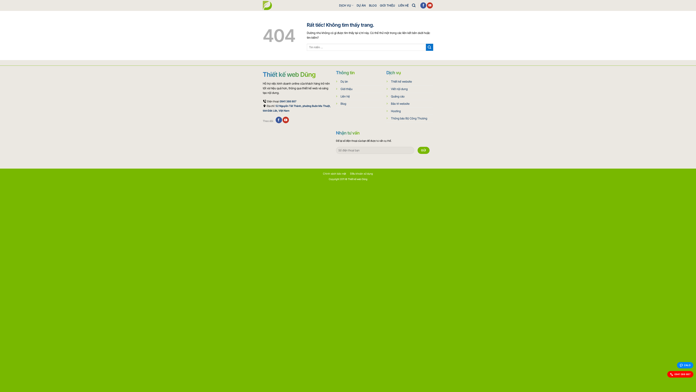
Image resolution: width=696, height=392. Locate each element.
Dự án (361, 5)
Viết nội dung (399, 89)
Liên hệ (403, 5)
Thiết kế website (401, 81)
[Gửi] (429, 47)
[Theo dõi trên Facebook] (423, 5)
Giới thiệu (387, 5)
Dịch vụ (345, 5)
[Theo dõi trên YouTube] (430, 5)
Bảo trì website (400, 103)
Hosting (396, 111)
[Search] (413, 5)
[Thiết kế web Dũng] (267, 5)
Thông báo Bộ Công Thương (409, 118)
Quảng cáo (398, 96)
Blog (373, 5)
